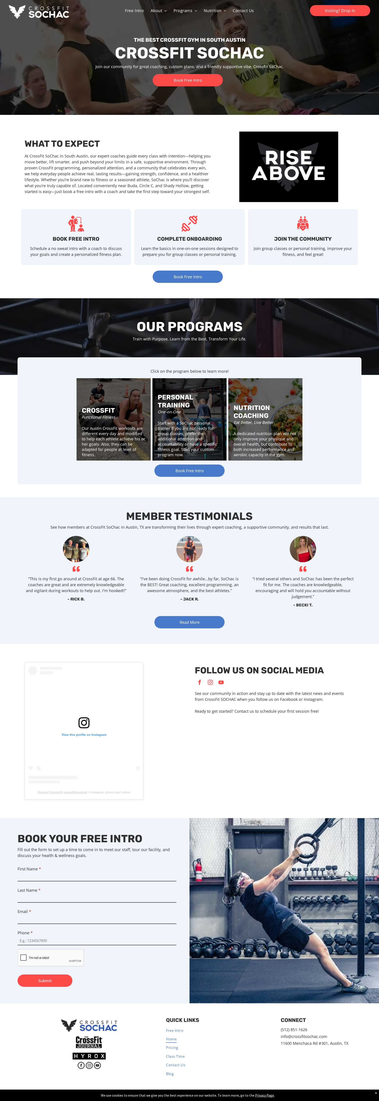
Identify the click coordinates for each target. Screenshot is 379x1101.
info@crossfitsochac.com (304, 1036)
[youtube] (221, 683)
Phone (25, 932)
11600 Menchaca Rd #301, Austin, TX (314, 1043)
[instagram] (210, 683)
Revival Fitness (48, 792)
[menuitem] (134, 11)
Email (24, 911)
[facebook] (199, 683)
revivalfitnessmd (75, 792)
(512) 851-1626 (294, 1029)
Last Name (29, 890)
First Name (29, 868)
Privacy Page (264, 1095)
